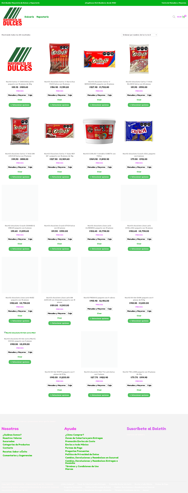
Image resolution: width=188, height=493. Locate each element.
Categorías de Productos (16, 445)
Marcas (69, 469)
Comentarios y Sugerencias (17, 455)
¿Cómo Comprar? (74, 435)
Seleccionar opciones (20, 105)
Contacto (8, 448)
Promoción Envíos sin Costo (80, 441)
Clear (20, 100)
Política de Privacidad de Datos (82, 454)
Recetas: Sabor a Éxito (15, 451)
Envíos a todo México (77, 445)
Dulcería (29, 17)
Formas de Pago (73, 448)
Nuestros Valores (12, 438)
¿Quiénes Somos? (12, 435)
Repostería (43, 17)
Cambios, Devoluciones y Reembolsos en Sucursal (91, 458)
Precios (20, 91)
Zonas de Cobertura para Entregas (84, 438)
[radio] (17, 95)
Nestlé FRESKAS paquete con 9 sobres (99, 298)
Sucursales (8, 441)
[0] (183, 17)
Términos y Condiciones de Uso (82, 466)
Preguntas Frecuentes (77, 451)
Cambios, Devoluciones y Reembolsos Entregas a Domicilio (91, 462)
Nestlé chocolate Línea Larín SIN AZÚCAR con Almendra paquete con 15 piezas (59, 300)
